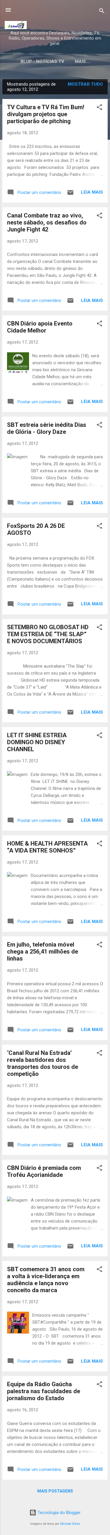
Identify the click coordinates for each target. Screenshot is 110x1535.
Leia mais (92, 192)
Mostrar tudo (85, 84)
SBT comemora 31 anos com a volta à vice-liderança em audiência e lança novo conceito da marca (45, 1280)
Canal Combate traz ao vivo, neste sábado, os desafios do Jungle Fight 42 (47, 222)
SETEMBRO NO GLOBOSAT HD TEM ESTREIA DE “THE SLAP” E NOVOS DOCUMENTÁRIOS (48, 634)
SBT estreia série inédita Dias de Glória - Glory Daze (46, 428)
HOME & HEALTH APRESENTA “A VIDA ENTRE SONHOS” (47, 847)
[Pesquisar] (101, 12)
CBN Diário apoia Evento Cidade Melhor (39, 327)
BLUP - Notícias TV (42, 61)
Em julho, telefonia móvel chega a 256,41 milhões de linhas (42, 951)
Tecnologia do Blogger (58, 1512)
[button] (99, 108)
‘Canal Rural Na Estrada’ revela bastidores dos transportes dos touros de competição (42, 1063)
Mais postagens (55, 1491)
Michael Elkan (70, 1524)
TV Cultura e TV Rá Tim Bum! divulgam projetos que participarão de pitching (45, 114)
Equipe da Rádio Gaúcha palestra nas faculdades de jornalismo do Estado (43, 1391)
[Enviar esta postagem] (70, 194)
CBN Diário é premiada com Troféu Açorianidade (44, 1171)
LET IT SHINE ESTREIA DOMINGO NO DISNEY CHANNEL (37, 742)
